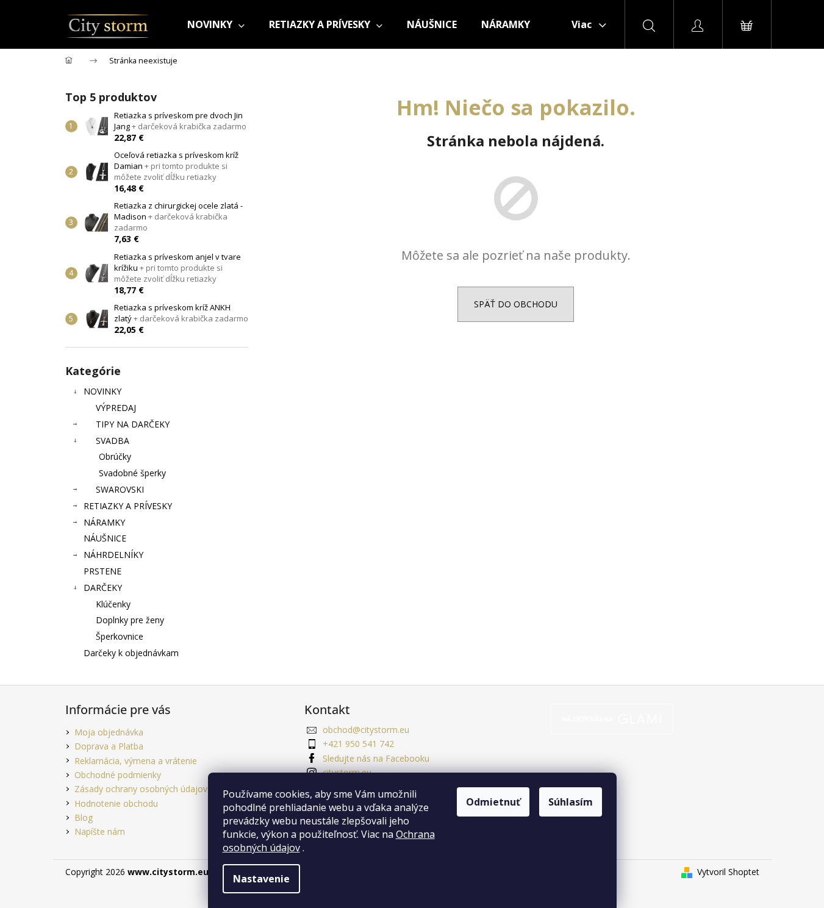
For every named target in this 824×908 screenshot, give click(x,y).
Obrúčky (115, 456)
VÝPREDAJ (116, 407)
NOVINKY (102, 391)
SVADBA (112, 440)
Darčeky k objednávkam (131, 653)
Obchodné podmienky (117, 775)
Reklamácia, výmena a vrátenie (135, 761)
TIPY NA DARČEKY (133, 424)
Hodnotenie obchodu (116, 803)
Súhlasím (570, 802)
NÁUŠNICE (105, 538)
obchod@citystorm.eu (366, 729)
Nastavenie (261, 878)
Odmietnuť (493, 802)
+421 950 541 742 (358, 743)
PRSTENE (102, 571)
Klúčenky (113, 604)
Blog (83, 817)
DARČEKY (103, 587)
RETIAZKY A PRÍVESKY (128, 506)
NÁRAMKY (104, 522)
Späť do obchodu (515, 304)
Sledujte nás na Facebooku (376, 758)
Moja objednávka (108, 732)
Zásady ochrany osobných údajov (140, 789)
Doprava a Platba (108, 746)
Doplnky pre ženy (130, 620)
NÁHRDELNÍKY (113, 554)
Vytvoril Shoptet (728, 872)
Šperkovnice (119, 636)
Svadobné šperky (132, 473)
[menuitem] (216, 24)
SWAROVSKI (120, 489)
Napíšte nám (99, 831)
